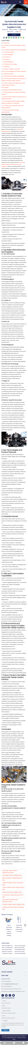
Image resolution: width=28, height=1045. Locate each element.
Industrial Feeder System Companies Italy (12, 884)
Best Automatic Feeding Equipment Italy (12, 879)
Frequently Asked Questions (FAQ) (12, 90)
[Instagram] (13, 995)
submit (5, 1030)
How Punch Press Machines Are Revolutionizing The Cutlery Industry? (20, 951)
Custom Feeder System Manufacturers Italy (13, 888)
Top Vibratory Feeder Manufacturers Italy (12, 896)
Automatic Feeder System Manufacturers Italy (9, 871)
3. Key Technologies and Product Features (14, 71)
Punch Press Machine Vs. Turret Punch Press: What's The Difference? (20, 953)
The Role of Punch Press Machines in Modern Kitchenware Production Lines (7, 953)
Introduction (5, 43)
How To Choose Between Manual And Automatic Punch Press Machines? (7, 947)
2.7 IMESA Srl (6, 66)
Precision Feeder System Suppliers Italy (13, 904)
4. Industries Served (7, 74)
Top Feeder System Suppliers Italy (12, 875)
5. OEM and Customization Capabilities (13, 76)
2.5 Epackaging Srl (8, 62)
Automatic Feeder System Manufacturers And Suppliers (13, 164)
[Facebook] (2, 995)
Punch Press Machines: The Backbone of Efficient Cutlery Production (20, 946)
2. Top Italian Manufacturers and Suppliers (14, 50)
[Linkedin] (6, 995)
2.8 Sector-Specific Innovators (11, 69)
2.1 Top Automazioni (8, 52)
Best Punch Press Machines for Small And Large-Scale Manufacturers (20, 947)
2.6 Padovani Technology (10, 64)
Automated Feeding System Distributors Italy (10, 900)
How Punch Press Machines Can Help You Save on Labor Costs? (7, 949)
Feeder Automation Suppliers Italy (12, 892)
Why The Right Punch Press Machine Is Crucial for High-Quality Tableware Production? (7, 946)
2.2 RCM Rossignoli (8, 54)
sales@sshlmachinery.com (11, 984)
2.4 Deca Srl (6, 59)
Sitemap (19, 1037)
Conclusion (5, 87)
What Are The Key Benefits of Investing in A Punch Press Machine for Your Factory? (7, 951)
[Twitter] (10, 995)
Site (20, 31)
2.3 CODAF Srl (7, 57)
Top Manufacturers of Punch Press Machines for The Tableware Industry (20, 949)
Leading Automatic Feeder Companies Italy (13, 908)
